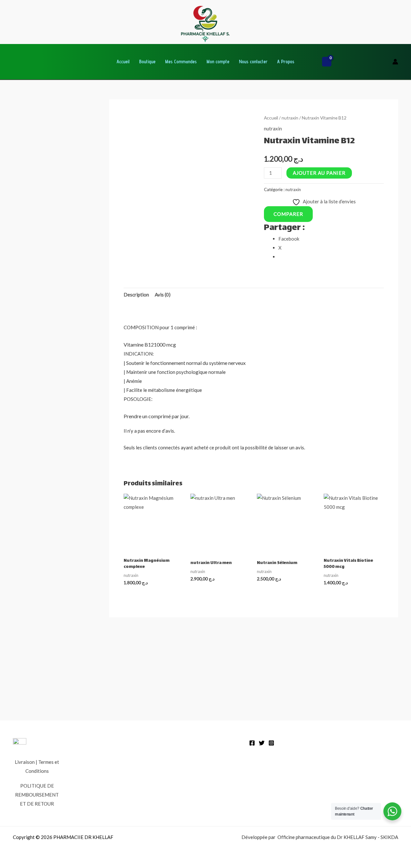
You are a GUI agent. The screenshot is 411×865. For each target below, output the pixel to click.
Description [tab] (136, 294)
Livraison (25, 762)
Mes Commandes (181, 61)
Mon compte (217, 61)
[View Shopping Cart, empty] (326, 61)
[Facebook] (252, 743)
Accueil (123, 61)
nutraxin (290, 117)
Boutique (147, 61)
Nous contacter (253, 61)
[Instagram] (271, 743)
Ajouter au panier (319, 173)
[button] (311, 61)
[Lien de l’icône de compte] (395, 62)
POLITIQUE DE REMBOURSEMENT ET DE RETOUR (37, 795)
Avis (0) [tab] (163, 294)
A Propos (285, 61)
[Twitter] (262, 743)
